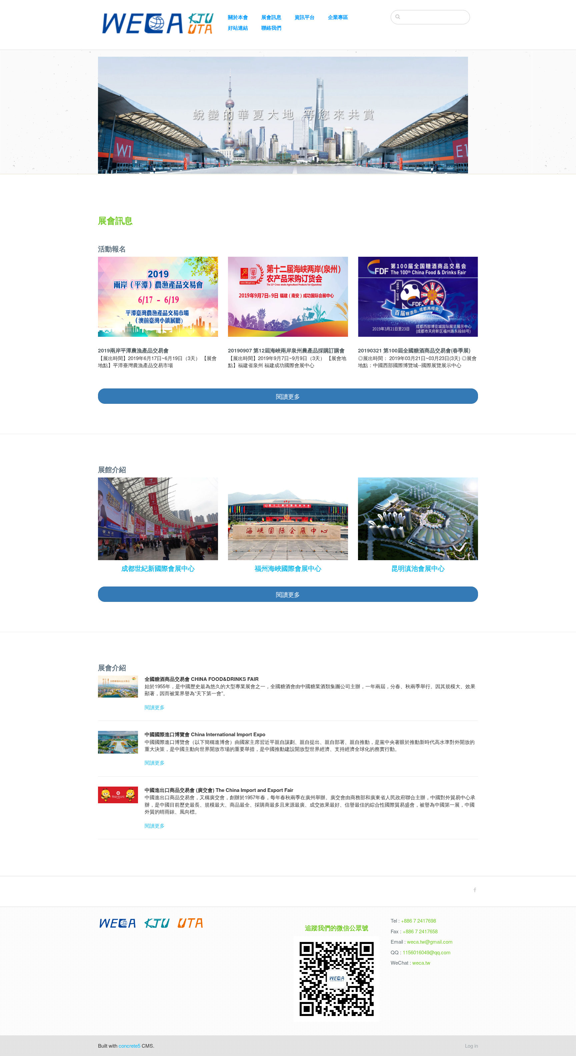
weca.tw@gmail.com (430, 941)
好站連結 (238, 28)
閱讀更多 (155, 707)
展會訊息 (271, 17)
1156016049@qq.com (427, 952)
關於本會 (238, 17)
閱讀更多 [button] (288, 396)
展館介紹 (112, 469)
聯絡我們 (271, 28)
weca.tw (421, 962)
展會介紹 (112, 667)
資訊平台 (305, 17)
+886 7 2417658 (420, 931)
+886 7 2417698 (418, 920)
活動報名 (112, 248)
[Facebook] (474, 889)
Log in (471, 1045)
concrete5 (129, 1045)
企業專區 (338, 17)
